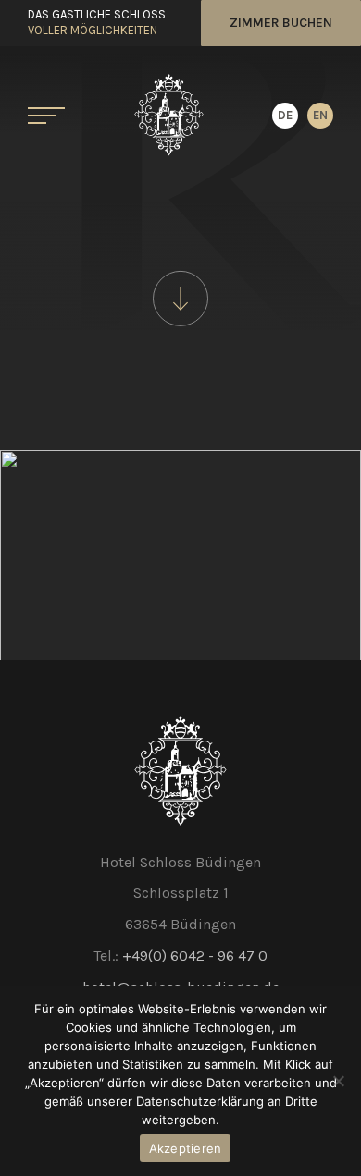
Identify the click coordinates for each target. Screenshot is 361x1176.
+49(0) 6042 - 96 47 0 (195, 955)
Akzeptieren (185, 1148)
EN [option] (320, 115)
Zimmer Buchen (281, 23)
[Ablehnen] (338, 1081)
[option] (320, 116)
